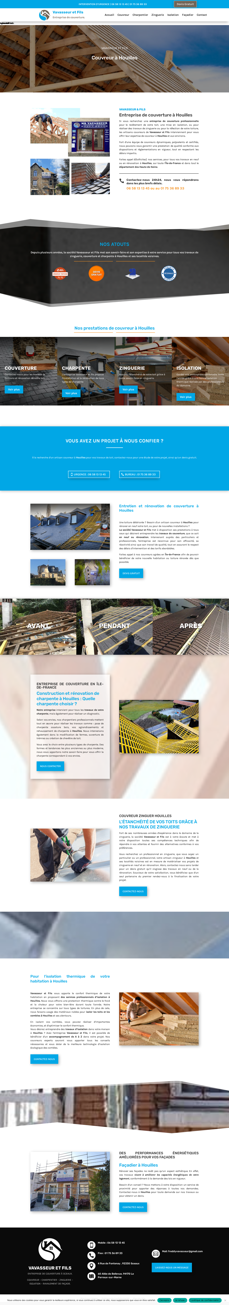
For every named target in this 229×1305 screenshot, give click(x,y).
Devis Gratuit (185, 4)
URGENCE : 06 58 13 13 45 (90, 474)
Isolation (173, 15)
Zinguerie (157, 15)
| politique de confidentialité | (205, 1300)
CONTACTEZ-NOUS (133, 891)
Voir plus (14, 389)
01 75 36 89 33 (172, 188)
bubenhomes (6, 23)
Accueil (109, 15)
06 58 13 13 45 (138, 188)
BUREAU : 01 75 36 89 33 (140, 474)
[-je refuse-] (225, 1300)
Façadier (187, 15)
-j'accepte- (164, 1300)
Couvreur (123, 15)
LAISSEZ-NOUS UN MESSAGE (171, 1267)
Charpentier (140, 15)
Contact (202, 15)
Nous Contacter (50, 766)
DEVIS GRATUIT (131, 573)
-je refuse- (180, 1300)
